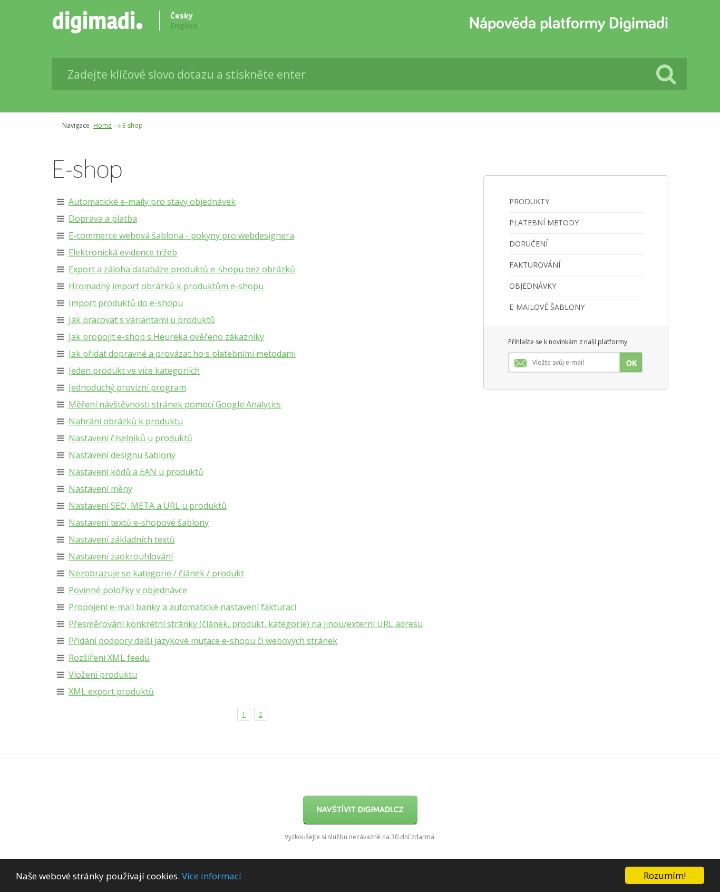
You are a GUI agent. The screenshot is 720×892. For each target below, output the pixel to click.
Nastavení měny (100, 489)
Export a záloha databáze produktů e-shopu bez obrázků (182, 269)
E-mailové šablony (547, 307)
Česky (181, 16)
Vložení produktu (103, 674)
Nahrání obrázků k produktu (126, 421)
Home (102, 125)
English (184, 26)
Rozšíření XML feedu (109, 657)
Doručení (528, 244)
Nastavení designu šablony (122, 455)
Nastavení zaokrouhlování (121, 556)
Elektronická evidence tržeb (123, 252)
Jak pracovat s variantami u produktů (142, 320)
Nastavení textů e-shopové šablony (139, 522)
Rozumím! (665, 875)
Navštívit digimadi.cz (360, 809)
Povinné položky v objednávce (128, 590)
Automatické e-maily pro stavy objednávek (152, 201)
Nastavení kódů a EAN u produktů (136, 472)
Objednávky (532, 286)
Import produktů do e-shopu (126, 303)
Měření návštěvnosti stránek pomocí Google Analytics (175, 404)
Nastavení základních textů (122, 539)
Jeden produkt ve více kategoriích (134, 370)
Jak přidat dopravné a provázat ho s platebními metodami (182, 353)
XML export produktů (111, 691)
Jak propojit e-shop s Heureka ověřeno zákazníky (166, 337)
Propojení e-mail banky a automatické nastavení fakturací (182, 607)
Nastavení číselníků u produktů (130, 438)
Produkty (529, 201)
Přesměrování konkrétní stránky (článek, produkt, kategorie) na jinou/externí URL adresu (246, 624)
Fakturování (534, 265)
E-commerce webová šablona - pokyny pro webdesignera (181, 235)
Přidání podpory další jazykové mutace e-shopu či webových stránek (203, 641)
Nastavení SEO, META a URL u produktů (148, 505)
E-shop (132, 125)
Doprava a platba (103, 218)
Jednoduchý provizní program (127, 387)
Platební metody (544, 222)
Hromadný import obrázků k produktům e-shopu (166, 286)
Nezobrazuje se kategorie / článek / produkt (156, 573)
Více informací (211, 876)
